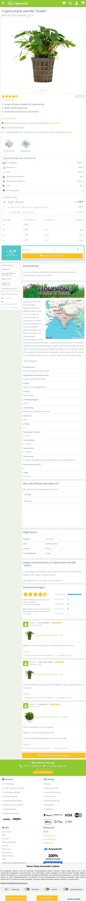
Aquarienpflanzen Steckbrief (19, 158)
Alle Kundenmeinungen (55, 755)
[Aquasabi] (18, 3)
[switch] (7, 889)
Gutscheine (6, 832)
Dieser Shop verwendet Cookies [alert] (43, 866)
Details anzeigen (74, 899)
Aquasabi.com (49, 835)
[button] (76, 3)
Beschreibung (7, 265)
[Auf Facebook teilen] (77, 96)
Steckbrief (5, 269)
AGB (3, 859)
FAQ (3, 835)
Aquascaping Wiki (9, 842)
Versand (15, 255)
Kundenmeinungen (9, 288)
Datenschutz (7, 852)
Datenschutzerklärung (9, 883)
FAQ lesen (8, 298)
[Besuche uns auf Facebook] (45, 832)
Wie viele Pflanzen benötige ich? (9, 274)
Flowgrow (27, 476)
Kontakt (5, 845)
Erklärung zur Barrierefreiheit (13, 863)
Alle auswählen (16, 898)
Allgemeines (6, 279)
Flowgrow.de (48, 843)
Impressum (6, 849)
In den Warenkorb (54, 255)
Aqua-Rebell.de (49, 839)
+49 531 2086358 (11, 307)
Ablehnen (47, 898)
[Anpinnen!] (83, 96)
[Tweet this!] (80, 96)
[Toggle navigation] (3, 3)
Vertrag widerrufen (44, 772)
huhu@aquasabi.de (9, 304)
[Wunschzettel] (64, 3)
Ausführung (10, 197)
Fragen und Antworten (6, 284)
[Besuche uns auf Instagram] (47, 832)
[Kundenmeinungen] (10, 96)
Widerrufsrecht (8, 856)
